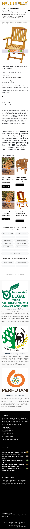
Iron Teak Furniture (7, 246)
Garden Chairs (22, 237)
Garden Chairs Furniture (12, 22)
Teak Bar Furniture (21, 243)
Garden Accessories (15, 253)
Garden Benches (8, 237)
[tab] (5, 96)
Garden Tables (7, 240)
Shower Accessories (22, 246)
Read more (6, 186)
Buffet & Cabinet (8, 262)
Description (5, 97)
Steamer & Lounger (21, 240)
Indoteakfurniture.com (14, 525)
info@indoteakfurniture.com (16, 81)
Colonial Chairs (8, 266)
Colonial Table (22, 266)
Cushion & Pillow (22, 250)
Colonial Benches (22, 262)
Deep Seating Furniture (21, 233)
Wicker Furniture (8, 250)
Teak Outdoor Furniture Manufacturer (10, 10)
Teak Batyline (7, 243)
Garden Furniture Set (8, 233)
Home (3, 22)
